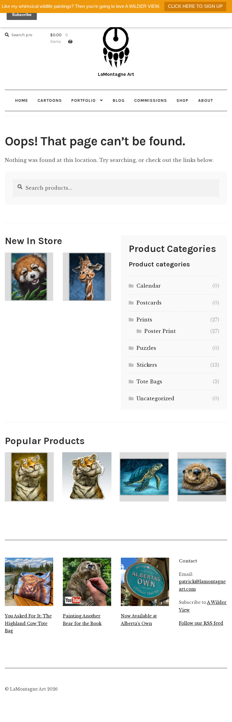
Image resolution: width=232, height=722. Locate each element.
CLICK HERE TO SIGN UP (195, 6)
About (205, 100)
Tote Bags (149, 382)
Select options (29, 276)
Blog (119, 100)
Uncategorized (155, 398)
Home (21, 100)
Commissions (150, 100)
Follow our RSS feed (201, 623)
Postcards (149, 303)
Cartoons (49, 100)
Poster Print (160, 331)
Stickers (147, 365)
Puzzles (146, 348)
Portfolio (83, 100)
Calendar (149, 286)
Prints (144, 320)
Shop (182, 100)
